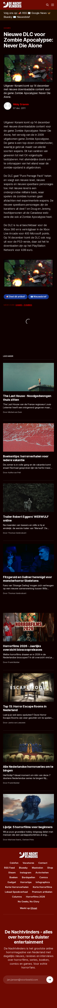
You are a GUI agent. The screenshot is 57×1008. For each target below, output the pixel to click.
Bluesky (23, 867)
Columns (17, 896)
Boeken (13, 877)
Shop (50, 867)
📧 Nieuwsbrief (38, 296)
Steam (12, 872)
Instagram (25, 872)
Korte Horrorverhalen (17, 887)
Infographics (43, 882)
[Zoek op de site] (47, 4)
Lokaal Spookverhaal (16, 891)
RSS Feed (9, 867)
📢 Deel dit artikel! (15, 296)
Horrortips (25, 882)
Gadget (11, 882)
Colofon (14, 862)
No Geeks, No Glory (28, 901)
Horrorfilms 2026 (35, 896)
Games (7, 28)
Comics (43, 877)
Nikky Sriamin (21, 104)
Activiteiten (42, 872)
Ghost (33, 908)
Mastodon (37, 867)
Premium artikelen (42, 891)
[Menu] (52, 4)
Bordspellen (28, 877)
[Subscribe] (49, 979)
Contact (42, 862)
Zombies (28, 305)
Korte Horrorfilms (42, 887)
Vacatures (28, 862)
